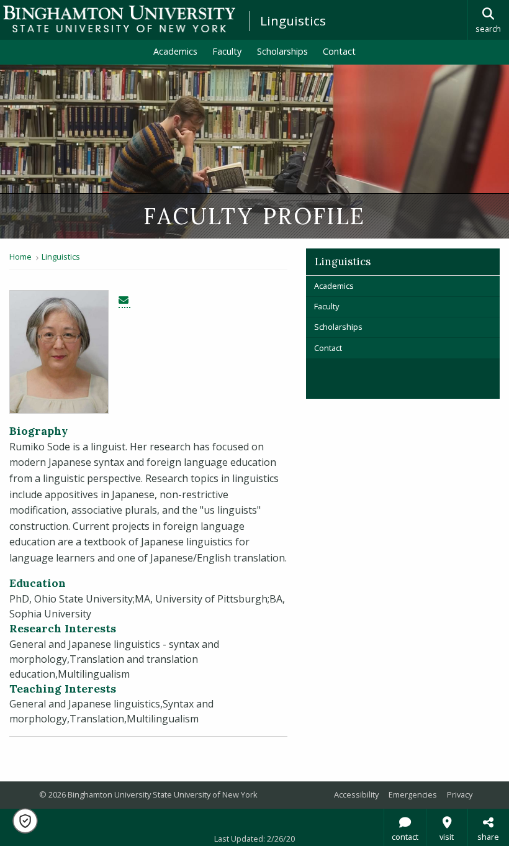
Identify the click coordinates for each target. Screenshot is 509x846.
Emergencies (413, 794)
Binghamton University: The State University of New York (119, 19)
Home (20, 256)
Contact (339, 51)
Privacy (459, 794)
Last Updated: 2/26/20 (254, 838)
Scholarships (282, 51)
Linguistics (293, 20)
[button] (25, 821)
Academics (175, 51)
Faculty (226, 51)
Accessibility (356, 794)
